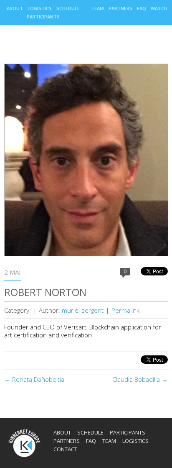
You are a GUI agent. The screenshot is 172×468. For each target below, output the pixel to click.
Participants (43, 16)
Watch (159, 8)
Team (97, 8)
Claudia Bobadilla (140, 379)
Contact (65, 449)
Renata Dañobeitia (34, 379)
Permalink (125, 310)
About (15, 8)
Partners (120, 8)
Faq (141, 8)
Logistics (40, 8)
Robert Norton (45, 292)
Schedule (68, 8)
